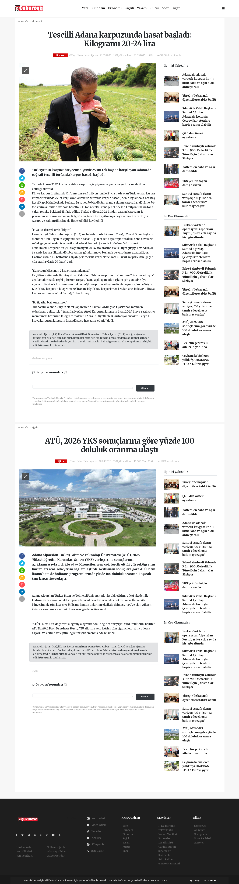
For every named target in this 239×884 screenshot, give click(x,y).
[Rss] (48, 835)
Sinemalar (164, 851)
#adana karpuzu (42, 358)
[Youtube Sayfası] (36, 835)
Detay (196, 880)
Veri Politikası (24, 855)
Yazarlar (96, 831)
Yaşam (142, 8)
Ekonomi (115, 8)
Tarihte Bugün (167, 846)
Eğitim (35, 427)
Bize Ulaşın (97, 850)
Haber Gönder (56, 855)
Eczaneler (164, 838)
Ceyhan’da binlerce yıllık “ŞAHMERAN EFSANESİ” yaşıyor (195, 360)
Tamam (211, 880)
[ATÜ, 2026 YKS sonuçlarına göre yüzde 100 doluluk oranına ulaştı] (87, 507)
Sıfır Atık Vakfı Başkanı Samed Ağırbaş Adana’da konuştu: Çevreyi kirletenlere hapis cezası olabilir (199, 116)
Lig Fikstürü (165, 842)
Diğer (175, 8)
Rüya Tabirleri (202, 838)
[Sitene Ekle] (61, 835)
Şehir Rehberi (166, 859)
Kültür (154, 8)
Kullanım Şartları (57, 847)
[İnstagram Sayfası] (30, 835)
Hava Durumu (166, 825)
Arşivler (96, 837)
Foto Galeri (98, 818)
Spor (165, 8)
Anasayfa (23, 21)
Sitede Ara (200, 825)
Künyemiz (97, 844)
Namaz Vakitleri (167, 834)
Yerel (86, 8)
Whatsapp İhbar (56, 851)
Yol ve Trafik (165, 830)
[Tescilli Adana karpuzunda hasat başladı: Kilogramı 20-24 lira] (87, 112)
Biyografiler (201, 834)
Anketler (199, 830)
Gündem (98, 8)
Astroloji (199, 842)
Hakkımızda (23, 847)
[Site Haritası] (54, 835)
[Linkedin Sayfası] (42, 835)
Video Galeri (98, 825)
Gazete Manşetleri (169, 863)
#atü (35, 670)
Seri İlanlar (164, 855)
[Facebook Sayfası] (18, 835)
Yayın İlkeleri (24, 851)
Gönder (145, 388)
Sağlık (129, 8)
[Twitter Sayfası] (23, 835)
